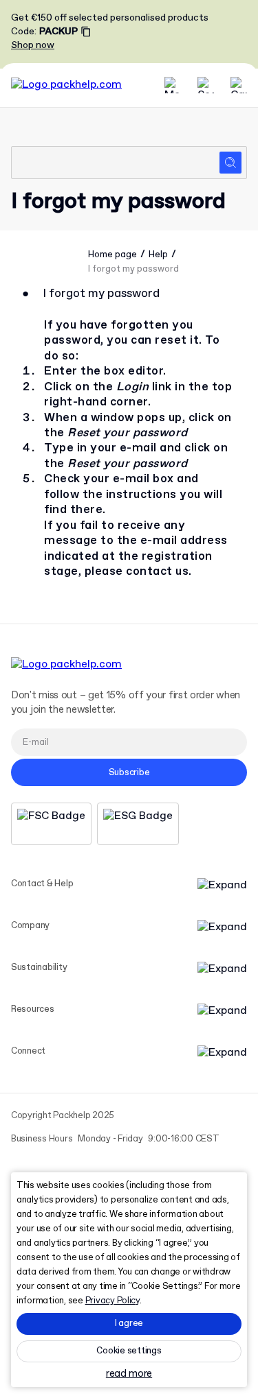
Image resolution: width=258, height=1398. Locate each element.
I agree (129, 1323)
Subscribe (129, 773)
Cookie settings (128, 1351)
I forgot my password (133, 269)
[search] (129, 162)
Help (158, 255)
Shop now (32, 45)
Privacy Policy (112, 1301)
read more (129, 1374)
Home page (112, 255)
